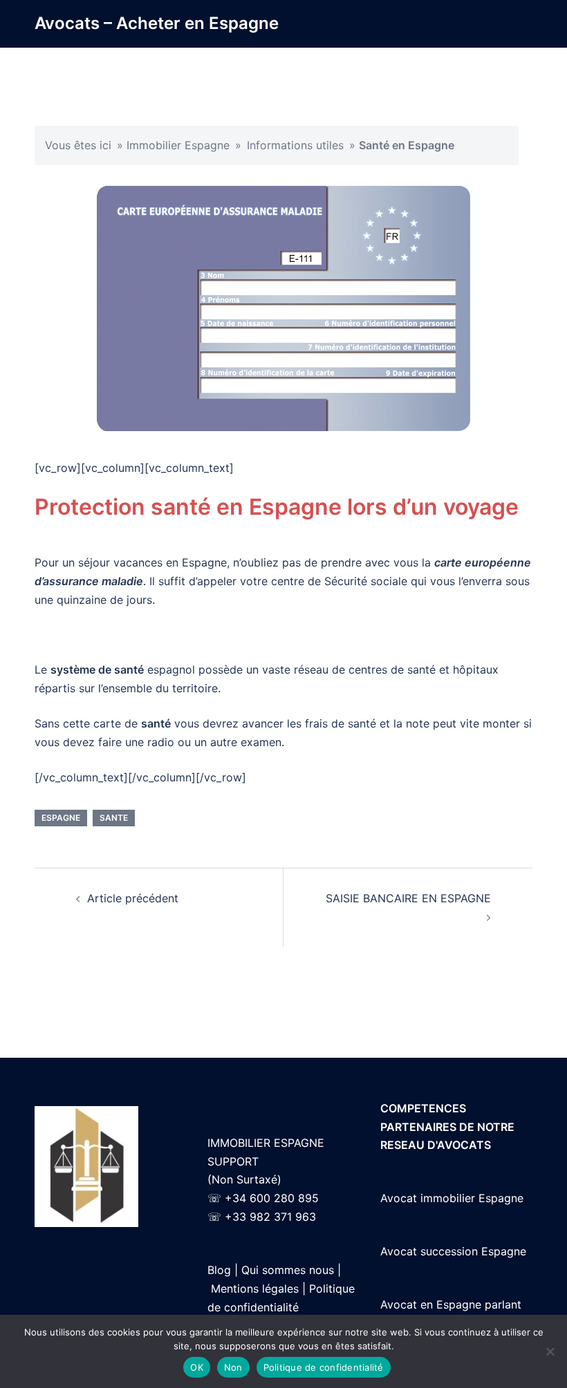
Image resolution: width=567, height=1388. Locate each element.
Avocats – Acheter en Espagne (157, 23)
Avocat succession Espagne (453, 1251)
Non (233, 1367)
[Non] (550, 1351)
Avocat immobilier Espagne (451, 1198)
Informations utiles (295, 145)
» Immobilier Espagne (173, 145)
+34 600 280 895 (272, 1198)
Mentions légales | (258, 1288)
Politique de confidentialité (323, 1367)
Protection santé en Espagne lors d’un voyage (277, 506)
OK (196, 1367)
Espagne (60, 817)
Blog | (222, 1270)
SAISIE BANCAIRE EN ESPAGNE (408, 898)
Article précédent (132, 898)
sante (114, 817)
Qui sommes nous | (291, 1270)
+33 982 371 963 (270, 1217)
